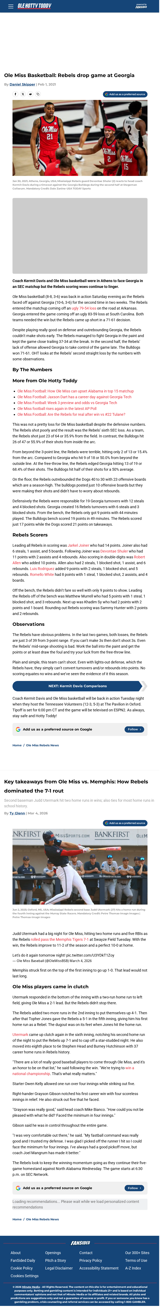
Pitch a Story (55, 1260)
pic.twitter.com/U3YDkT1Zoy (90, 955)
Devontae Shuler (114, 551)
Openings (53, 1253)
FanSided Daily (23, 1260)
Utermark (20, 1034)
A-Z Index (133, 1268)
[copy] (38, 94)
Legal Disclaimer (59, 1268)
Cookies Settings (25, 1276)
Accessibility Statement (99, 1268)
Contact (85, 1253)
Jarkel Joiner (78, 545)
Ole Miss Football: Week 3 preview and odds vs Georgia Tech (67, 403)
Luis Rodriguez (42, 568)
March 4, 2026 (81, 960)
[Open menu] (10, 6)
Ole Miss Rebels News (42, 745)
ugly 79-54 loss (84, 308)
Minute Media (31, 1286)
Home (17, 745)
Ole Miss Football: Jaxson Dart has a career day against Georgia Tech (74, 397)
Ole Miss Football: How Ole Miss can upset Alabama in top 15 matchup (76, 391)
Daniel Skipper (22, 84)
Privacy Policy (90, 1260)
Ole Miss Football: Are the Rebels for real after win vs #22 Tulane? (71, 414)
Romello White (42, 574)
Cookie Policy (22, 1268)
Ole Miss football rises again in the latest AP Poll (57, 408)
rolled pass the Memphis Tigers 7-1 (60, 939)
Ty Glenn (17, 813)
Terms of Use (136, 1260)
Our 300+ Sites (137, 1253)
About (16, 1253)
